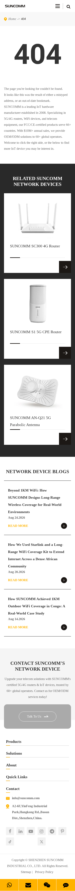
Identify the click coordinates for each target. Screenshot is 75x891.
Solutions (14, 753)
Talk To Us (34, 716)
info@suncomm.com (26, 798)
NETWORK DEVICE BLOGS (37, 471)
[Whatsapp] (9, 885)
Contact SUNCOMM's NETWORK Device (37, 666)
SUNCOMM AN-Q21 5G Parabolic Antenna (30, 421)
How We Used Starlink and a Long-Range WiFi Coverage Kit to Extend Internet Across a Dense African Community (36, 555)
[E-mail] (28, 885)
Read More (18, 525)
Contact (13, 788)
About (11, 765)
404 (23, 19)
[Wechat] (47, 885)
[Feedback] (65, 885)
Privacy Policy (44, 872)
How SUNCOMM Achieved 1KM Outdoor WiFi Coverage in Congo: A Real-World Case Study (36, 606)
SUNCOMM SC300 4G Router (35, 246)
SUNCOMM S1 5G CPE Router (36, 332)
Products (13, 741)
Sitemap (26, 872)
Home (12, 19)
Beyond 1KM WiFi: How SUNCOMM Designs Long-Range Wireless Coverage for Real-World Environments (34, 501)
